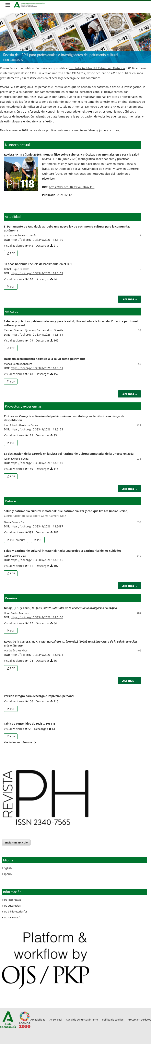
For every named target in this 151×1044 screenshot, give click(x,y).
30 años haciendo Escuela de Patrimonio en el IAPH (39, 264)
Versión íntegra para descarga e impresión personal (39, 696)
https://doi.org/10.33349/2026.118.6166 (37, 560)
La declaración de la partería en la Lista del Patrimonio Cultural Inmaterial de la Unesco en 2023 (69, 453)
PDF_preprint (17, 540)
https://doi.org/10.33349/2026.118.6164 (37, 334)
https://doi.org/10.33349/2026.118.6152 (37, 429)
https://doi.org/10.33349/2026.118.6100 (37, 617)
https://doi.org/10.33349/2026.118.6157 (37, 273)
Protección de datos (139, 1019)
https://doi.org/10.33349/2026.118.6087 (37, 526)
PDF (12, 253)
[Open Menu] (8, 5)
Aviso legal (56, 1019)
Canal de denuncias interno (82, 1019)
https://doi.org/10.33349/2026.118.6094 (37, 655)
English (7, 868)
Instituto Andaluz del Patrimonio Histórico (97, 68)
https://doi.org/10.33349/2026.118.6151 (37, 368)
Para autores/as (11, 905)
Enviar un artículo (16, 842)
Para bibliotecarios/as (14, 911)
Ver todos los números (18, 742)
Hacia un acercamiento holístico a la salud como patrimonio (45, 359)
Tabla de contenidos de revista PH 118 (29, 723)
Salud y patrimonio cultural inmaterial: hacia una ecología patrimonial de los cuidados (62, 550)
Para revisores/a (11, 917)
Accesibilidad (37, 1019)
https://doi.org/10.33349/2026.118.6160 (37, 463)
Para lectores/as (11, 899)
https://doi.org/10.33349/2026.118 (71, 187)
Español (7, 874)
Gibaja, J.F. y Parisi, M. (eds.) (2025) (60, 608)
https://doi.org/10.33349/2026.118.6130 (37, 240)
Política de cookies (112, 1019)
